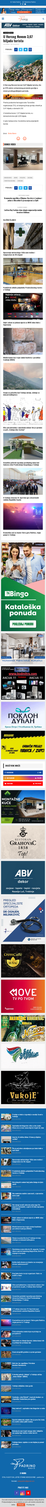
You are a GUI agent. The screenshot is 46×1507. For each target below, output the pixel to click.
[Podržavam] (18, 139)
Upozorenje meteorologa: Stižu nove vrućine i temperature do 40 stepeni (19, 253)
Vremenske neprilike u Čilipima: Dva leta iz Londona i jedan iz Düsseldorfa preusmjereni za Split (23, 199)
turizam (20, 180)
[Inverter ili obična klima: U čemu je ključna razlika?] (6, 1139)
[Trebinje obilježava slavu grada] (6, 1388)
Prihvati (21, 1505)
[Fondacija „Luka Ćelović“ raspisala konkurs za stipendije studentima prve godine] (6, 1399)
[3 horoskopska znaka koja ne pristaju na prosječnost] (6, 1334)
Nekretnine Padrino (30, 2)
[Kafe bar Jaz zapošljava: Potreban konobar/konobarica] (6, 1365)
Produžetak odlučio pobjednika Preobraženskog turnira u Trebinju (22, 288)
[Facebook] (16, 1493)
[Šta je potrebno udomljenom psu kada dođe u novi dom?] (6, 1150)
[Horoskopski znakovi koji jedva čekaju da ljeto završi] (6, 1184)
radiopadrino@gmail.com (25, 1481)
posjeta (22, 177)
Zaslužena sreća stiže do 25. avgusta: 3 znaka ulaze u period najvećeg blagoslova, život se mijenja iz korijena (28, 1251)
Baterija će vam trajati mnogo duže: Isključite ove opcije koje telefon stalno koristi (27, 1432)
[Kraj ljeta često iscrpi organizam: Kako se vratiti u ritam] (6, 1276)
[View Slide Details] (23, 25)
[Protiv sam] (24, 139)
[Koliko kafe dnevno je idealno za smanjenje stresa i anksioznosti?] (6, 1264)
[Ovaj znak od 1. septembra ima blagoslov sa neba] (6, 1410)
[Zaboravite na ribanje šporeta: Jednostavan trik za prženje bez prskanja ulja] (6, 1343)
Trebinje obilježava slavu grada (22, 1386)
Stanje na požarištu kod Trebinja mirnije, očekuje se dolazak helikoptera (21, 393)
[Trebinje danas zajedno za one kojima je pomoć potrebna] (6, 1444)
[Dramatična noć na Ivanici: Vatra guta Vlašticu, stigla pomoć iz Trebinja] (6, 1322)
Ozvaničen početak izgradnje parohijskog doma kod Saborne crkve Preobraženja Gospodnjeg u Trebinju (21, 463)
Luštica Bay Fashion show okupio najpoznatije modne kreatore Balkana (23, 211)
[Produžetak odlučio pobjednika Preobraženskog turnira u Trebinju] (6, 1173)
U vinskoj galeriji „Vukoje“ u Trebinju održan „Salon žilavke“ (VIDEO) (27, 1375)
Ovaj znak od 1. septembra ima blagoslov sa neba (28, 1408)
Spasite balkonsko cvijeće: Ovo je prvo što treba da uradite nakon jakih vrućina (28, 1420)
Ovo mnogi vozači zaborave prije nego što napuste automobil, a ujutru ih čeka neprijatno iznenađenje (28, 1207)
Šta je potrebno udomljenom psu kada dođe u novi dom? (27, 1149)
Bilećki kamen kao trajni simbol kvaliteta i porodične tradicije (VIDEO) (21, 358)
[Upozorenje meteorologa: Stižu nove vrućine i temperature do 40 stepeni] (6, 1162)
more (15, 177)
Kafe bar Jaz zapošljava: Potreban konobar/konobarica (23, 1364)
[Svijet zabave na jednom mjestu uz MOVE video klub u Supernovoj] (6, 1220)
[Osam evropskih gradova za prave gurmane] (6, 1354)
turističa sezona (9, 180)
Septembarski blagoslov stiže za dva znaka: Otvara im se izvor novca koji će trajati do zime (28, 1127)
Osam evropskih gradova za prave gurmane (26, 1352)
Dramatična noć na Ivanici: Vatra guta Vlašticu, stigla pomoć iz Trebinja (22, 533)
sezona (30, 177)
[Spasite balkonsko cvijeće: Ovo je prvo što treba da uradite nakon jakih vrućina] (6, 1422)
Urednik (7, 44)
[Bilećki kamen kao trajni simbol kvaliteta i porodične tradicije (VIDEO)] (6, 1229)
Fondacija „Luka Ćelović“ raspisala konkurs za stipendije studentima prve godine (27, 1398)
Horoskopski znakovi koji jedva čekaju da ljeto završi (27, 1183)
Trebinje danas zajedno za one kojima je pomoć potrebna (28, 1443)
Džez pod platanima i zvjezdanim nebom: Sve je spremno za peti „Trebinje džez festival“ (22, 428)
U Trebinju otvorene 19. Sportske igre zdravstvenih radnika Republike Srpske (21, 498)
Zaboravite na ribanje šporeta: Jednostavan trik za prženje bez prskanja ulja (28, 1341)
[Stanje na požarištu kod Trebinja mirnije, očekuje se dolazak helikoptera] (6, 1240)
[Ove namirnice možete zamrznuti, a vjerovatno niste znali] (6, 1195)
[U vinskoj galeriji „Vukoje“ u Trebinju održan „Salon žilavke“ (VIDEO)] (6, 1376)
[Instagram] (22, 1493)
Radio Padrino (16, 2)
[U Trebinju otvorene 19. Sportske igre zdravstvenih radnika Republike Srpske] (6, 1311)
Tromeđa (6, 32)
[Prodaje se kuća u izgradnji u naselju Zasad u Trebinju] (6, 1117)
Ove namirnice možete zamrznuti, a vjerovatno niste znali (27, 1194)
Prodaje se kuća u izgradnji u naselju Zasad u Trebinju (27, 1115)
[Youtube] (28, 1493)
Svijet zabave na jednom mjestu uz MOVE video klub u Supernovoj (21, 323)
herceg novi (7, 177)
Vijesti (11, 32)
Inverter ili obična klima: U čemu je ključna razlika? (26, 1138)
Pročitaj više (31, 1504)
